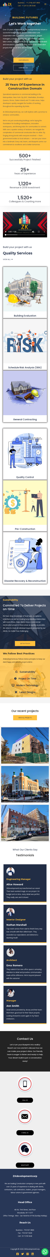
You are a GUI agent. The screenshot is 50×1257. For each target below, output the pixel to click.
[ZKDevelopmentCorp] (8, 4)
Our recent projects (25, 711)
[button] (44, 1251)
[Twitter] (22, 1254)
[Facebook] (17, 1254)
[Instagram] (27, 1254)
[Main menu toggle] (45, 4)
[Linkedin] (32, 1254)
